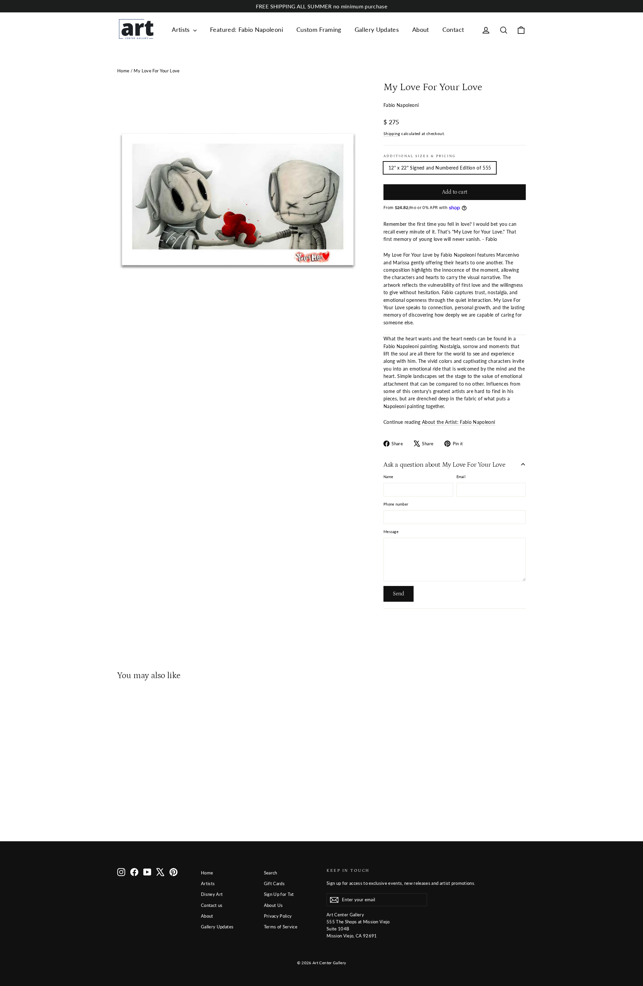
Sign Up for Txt (279, 894)
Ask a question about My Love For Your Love (444, 464)
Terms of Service (281, 926)
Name (388, 476)
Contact (453, 29)
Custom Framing (318, 29)
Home (123, 70)
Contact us (212, 905)
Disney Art (212, 894)
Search (270, 872)
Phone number (395, 504)
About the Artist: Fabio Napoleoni (458, 422)
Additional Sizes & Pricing (419, 156)
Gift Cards (274, 883)
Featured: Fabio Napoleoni (246, 29)
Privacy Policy (278, 916)
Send (398, 594)
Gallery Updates (377, 29)
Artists (182, 29)
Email (461, 476)
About (420, 29)
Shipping (391, 133)
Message (391, 531)
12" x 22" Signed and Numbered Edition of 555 (439, 168)
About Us (273, 905)
